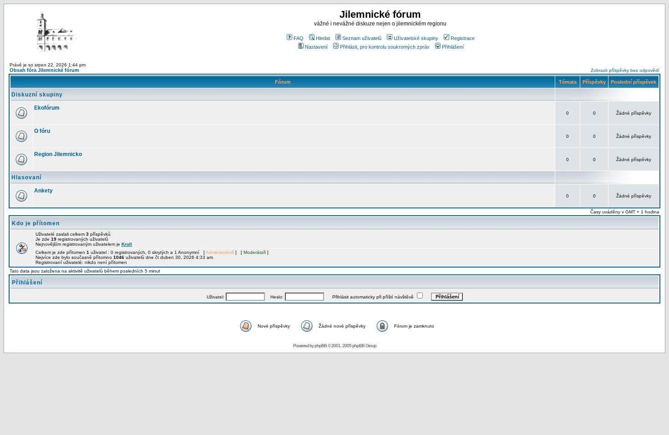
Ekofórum (47, 108)
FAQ (299, 38)
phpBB (320, 345)
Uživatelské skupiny (416, 38)
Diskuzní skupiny (37, 94)
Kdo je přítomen (36, 223)
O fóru (42, 131)
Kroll (127, 244)
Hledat (323, 38)
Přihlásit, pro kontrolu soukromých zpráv (385, 47)
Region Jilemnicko (58, 154)
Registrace (463, 38)
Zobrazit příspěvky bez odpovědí (625, 70)
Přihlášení (453, 47)
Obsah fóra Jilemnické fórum (44, 70)
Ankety (43, 190)
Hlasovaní (26, 177)
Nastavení (316, 47)
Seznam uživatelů (361, 38)
